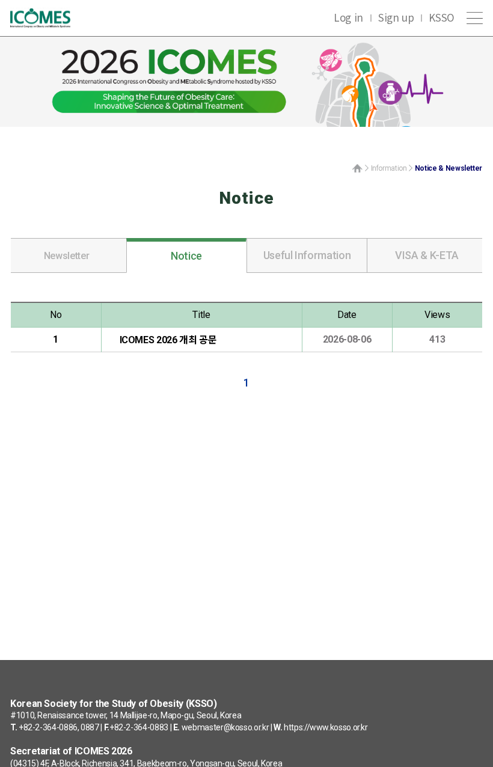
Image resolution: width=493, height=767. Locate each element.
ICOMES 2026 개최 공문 (168, 340)
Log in (348, 17)
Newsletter (66, 255)
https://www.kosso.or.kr (326, 727)
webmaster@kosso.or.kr (225, 727)
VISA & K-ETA (427, 255)
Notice (186, 255)
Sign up (396, 17)
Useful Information (307, 255)
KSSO (442, 17)
